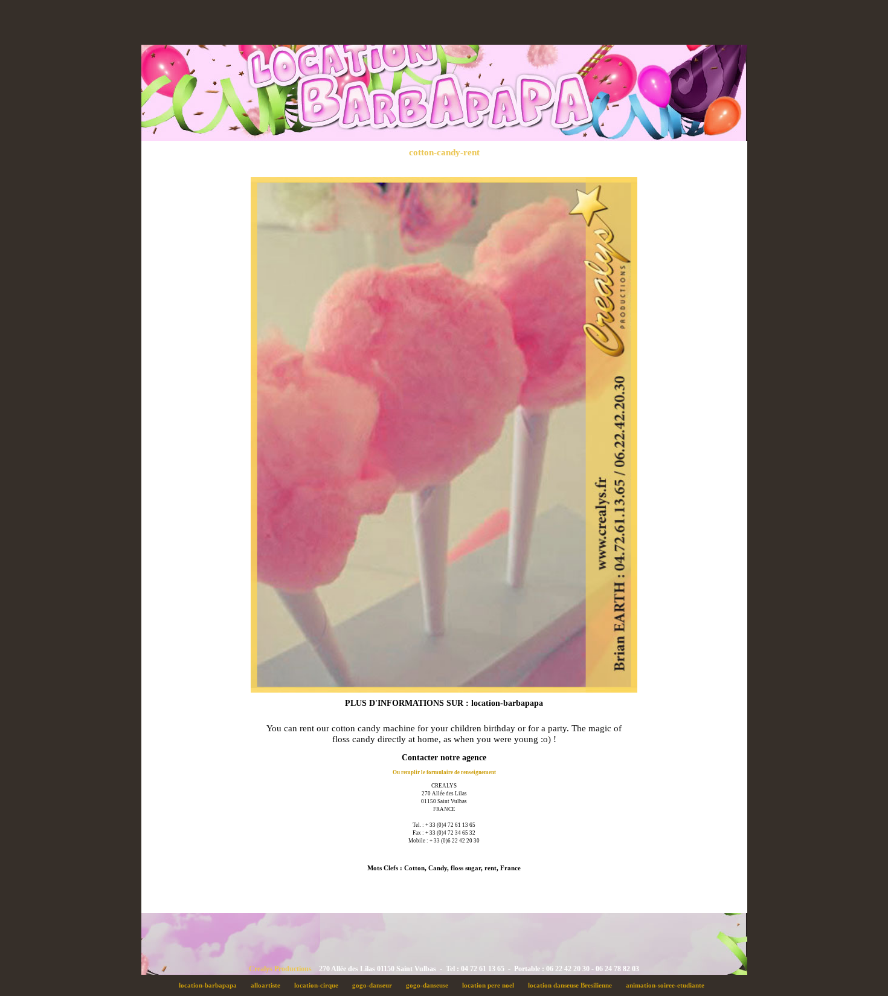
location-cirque (320, 985)
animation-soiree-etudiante (667, 985)
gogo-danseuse (430, 985)
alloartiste (269, 985)
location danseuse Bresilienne (573, 985)
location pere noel (491, 985)
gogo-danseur (375, 985)
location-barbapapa (211, 985)
